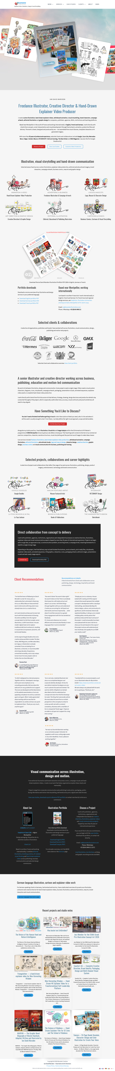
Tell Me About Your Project (57, 424)
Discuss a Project (38, 146)
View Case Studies (54, 146)
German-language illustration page (29, 897)
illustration (85, 819)
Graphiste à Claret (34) (24, 833)
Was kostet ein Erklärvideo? (57, 930)
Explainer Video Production (73, 146)
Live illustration (80, 852)
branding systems (27, 854)
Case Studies (49, 63)
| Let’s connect (27, 828)
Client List (27, 844)
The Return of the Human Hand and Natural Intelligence (28, 935)
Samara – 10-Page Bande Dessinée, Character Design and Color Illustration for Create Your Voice (86, 1037)
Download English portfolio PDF (29, 299)
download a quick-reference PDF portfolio (52, 797)
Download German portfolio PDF (29, 301)
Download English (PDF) (57, 840)
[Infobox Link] (19, 185)
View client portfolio (70, 363)
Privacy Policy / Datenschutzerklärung (58, 1066)
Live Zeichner (90, 852)
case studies (94, 833)
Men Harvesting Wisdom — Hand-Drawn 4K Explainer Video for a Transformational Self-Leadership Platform (57, 984)
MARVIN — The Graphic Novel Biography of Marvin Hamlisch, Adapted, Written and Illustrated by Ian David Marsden (28, 1037)
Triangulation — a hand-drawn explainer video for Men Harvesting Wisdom (28, 976)
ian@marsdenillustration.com (71, 307)
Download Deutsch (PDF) (57, 842)
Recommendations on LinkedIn (71, 578)
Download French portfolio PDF (29, 303)
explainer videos (95, 819)
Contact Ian (23, 560)
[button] (52, 4)
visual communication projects (88, 821)
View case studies (33, 797)
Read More (28, 952)
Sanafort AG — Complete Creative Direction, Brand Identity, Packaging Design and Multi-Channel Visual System (86, 969)
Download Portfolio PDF (39, 560)
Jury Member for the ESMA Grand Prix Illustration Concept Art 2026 (86, 935)
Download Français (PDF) (57, 844)
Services (61, 852)
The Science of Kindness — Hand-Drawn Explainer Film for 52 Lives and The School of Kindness (57, 1030)
